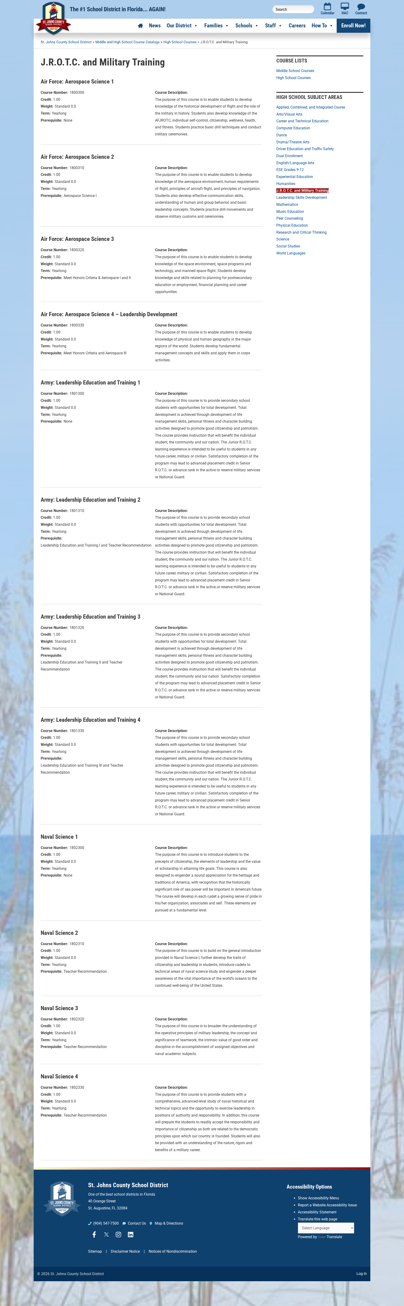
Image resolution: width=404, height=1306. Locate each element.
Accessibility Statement (317, 1212)
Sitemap (95, 1251)
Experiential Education (294, 176)
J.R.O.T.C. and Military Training (302, 190)
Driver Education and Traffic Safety (305, 149)
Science (282, 239)
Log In (362, 1273)
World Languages (290, 253)
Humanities (285, 183)
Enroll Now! (353, 25)
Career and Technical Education (302, 121)
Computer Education (293, 128)
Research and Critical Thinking (301, 232)
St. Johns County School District (128, 1185)
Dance (281, 135)
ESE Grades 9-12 (290, 169)
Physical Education (292, 225)
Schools (243, 25)
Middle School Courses (295, 71)
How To (319, 25)
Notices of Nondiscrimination (173, 1251)
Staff (270, 25)
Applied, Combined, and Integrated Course (310, 107)
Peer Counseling (289, 218)
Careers (297, 25)
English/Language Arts (295, 163)
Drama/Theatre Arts (292, 142)
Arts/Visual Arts (289, 114)
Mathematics (287, 204)
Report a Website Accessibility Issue (327, 1205)
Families (213, 25)
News (155, 25)
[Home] (140, 26)
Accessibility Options (309, 1187)
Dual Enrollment (289, 156)
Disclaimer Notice (125, 1251)
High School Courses (293, 78)
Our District (179, 25)
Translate (334, 1237)
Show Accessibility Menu (318, 1198)
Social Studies (288, 246)
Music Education (290, 211)
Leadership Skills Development (301, 197)
